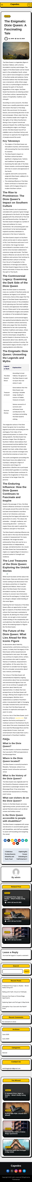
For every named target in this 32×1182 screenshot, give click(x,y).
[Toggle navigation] (2, 4)
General (7, 16)
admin (12, 38)
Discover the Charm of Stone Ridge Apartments (14, 937)
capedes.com (19, 718)
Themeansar (16, 1179)
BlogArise (25, 1177)
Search (16, 966)
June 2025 (5, 1034)
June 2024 (5, 1039)
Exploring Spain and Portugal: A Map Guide (15, 1002)
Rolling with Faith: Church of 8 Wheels (14, 992)
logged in (13, 955)
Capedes (14, 4)
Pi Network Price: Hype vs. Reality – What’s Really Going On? (14, 898)
